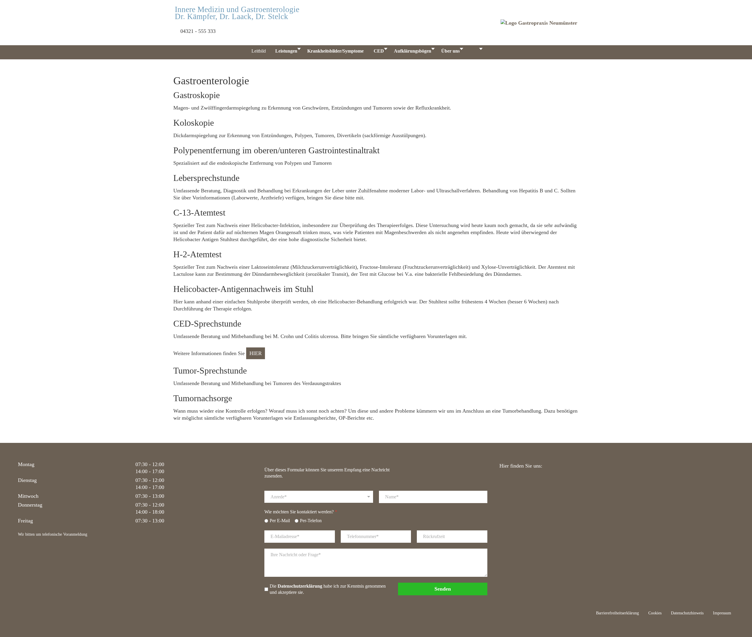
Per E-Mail (280, 520)
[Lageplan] (493, 52)
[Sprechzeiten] (475, 52)
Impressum (722, 613)
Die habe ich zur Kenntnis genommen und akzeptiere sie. (328, 589)
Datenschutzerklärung (300, 586)
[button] (740, 595)
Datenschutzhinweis (687, 613)
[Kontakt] (512, 52)
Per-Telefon (311, 520)
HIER (255, 353)
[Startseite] (237, 52)
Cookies (655, 613)
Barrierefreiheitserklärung (617, 613)
